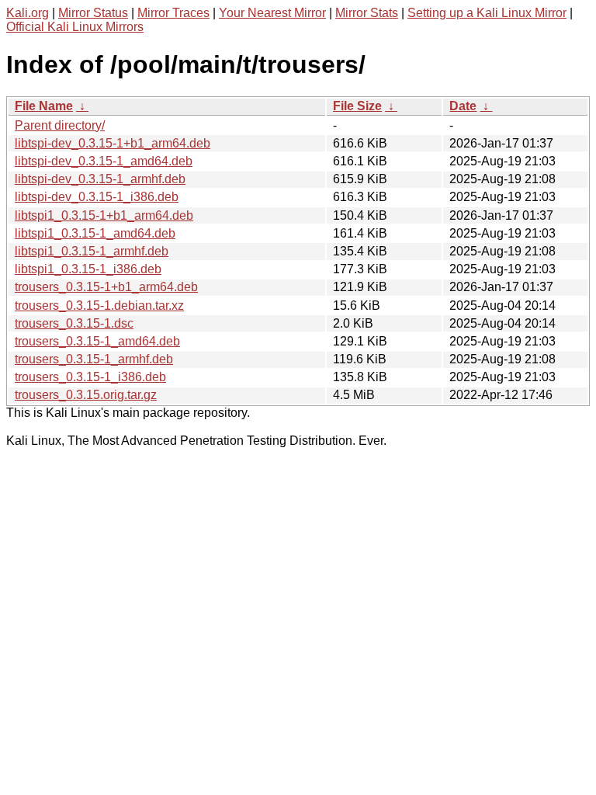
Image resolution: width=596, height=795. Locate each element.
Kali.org (27, 12)
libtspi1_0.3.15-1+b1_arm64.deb (104, 215)
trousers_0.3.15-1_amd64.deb (97, 341)
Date (462, 106)
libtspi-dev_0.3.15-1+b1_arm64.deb (112, 143)
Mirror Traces (173, 12)
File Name (44, 106)
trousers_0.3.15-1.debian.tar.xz (99, 305)
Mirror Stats (366, 12)
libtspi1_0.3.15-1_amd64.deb (95, 233)
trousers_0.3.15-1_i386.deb (90, 377)
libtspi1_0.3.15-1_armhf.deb (91, 251)
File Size (357, 106)
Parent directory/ (60, 125)
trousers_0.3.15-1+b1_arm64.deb (106, 286)
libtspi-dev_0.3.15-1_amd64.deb (103, 161)
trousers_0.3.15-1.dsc (74, 323)
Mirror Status (93, 12)
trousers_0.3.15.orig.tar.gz (86, 394)
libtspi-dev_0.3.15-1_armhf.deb (100, 179)
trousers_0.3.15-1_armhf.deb (94, 359)
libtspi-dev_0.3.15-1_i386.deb (96, 196)
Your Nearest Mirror (272, 12)
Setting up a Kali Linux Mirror (487, 12)
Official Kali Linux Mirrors (75, 26)
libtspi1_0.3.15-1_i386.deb (88, 269)
